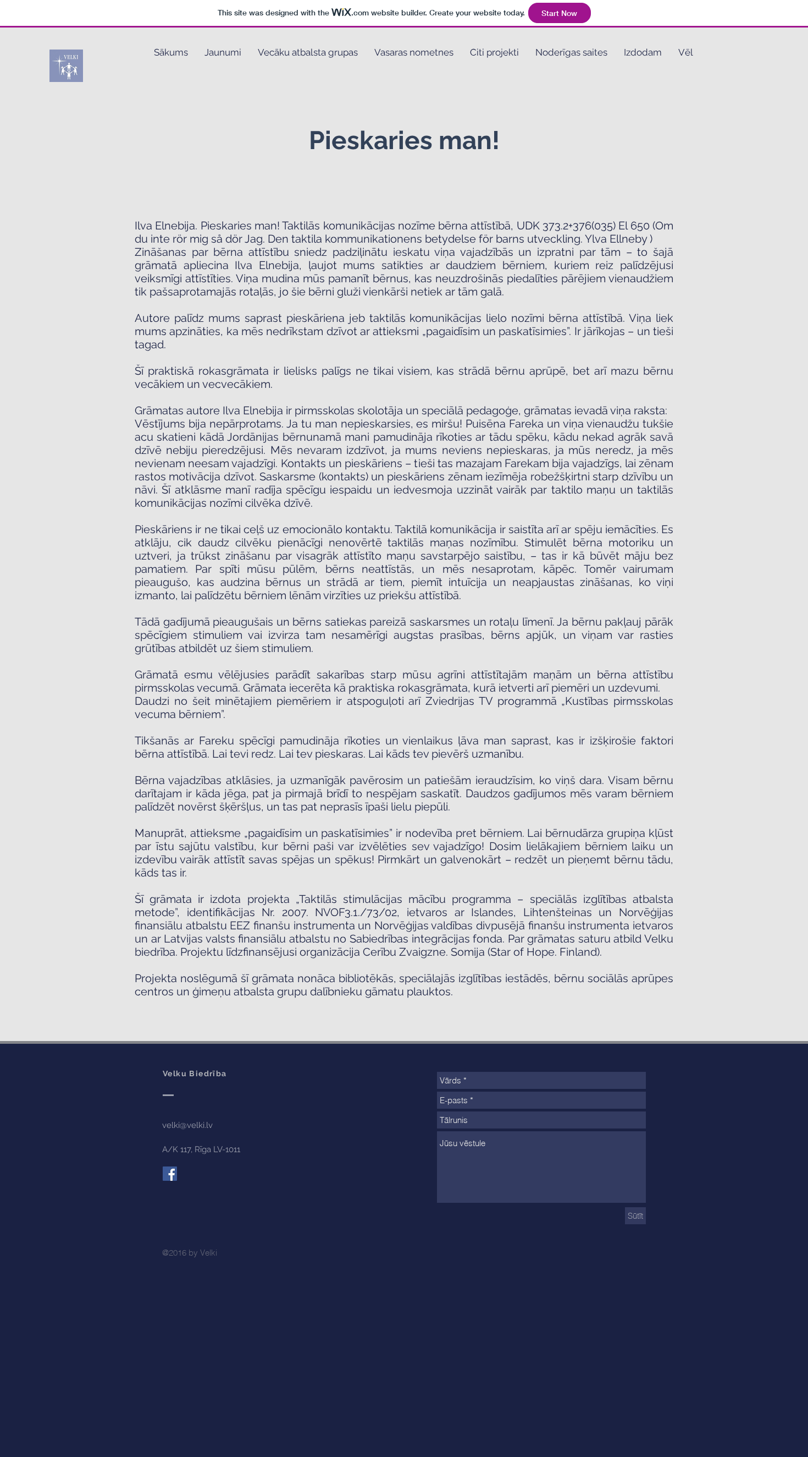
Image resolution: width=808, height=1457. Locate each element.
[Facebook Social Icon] (170, 1173)
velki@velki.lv (187, 1125)
